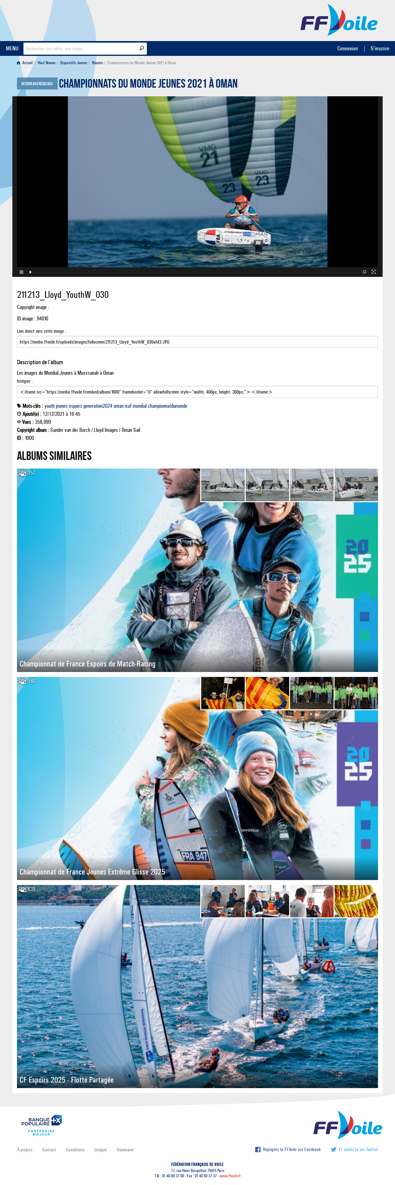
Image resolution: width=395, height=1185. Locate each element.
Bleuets (97, 62)
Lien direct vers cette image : (41, 331)
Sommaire (125, 1150)
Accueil (27, 62)
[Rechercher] (141, 48)
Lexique (100, 1150)
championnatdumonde (167, 406)
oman (118, 406)
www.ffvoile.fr (230, 1176)
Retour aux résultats (37, 84)
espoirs (75, 406)
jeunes (62, 406)
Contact (49, 1150)
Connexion (347, 48)
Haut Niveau (47, 62)
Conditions (75, 1150)
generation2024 (97, 406)
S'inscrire (380, 48)
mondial (140, 406)
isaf (128, 406)
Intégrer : (25, 381)
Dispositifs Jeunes (73, 62)
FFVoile (339, 19)
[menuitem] (26, 62)
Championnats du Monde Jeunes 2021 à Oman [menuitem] (141, 62)
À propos (24, 1150)
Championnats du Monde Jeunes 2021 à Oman (148, 85)
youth (49, 406)
